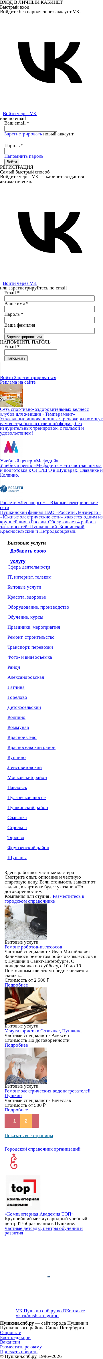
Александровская (25, 677)
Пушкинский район (27, 807)
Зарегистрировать (23, 134)
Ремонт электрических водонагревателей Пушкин (47, 1093)
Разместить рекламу (21, 1347)
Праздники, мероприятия (33, 627)
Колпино (16, 717)
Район (13, 667)
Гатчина (16, 687)
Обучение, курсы (25, 617)
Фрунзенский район (28, 847)
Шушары (17, 857)
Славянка (17, 817)
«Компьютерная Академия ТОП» (39, 1214)
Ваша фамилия (19, 325)
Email (12, 292)
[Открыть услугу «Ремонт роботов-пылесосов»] (26, 921)
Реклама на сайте (18, 382)
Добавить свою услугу (28, 553)
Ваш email (16, 123)
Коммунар (18, 727)
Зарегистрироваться (35, 377)
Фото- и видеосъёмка (29, 657)
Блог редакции (15, 1337)
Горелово (17, 697)
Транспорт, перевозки (30, 647)
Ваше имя (16, 303)
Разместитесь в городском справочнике (44, 898)
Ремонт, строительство (31, 637)
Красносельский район (31, 747)
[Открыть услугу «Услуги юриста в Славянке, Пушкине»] (26, 1005)
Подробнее (16, 985)
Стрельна (17, 827)
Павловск (17, 787)
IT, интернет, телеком (29, 577)
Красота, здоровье (26, 597)
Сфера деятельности (28, 567)
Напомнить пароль (23, 156)
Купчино (16, 757)
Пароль (13, 145)
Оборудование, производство (38, 607)
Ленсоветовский (24, 767)
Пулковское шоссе (26, 797)
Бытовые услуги (24, 587)
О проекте (10, 1332)
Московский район (27, 777)
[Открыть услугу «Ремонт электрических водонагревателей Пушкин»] (26, 1065)
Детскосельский (24, 707)
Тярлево (15, 837)
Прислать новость (18, 1351)
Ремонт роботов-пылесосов (33, 947)
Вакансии (10, 1342)
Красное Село (22, 737)
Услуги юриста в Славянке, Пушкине (43, 1030)
